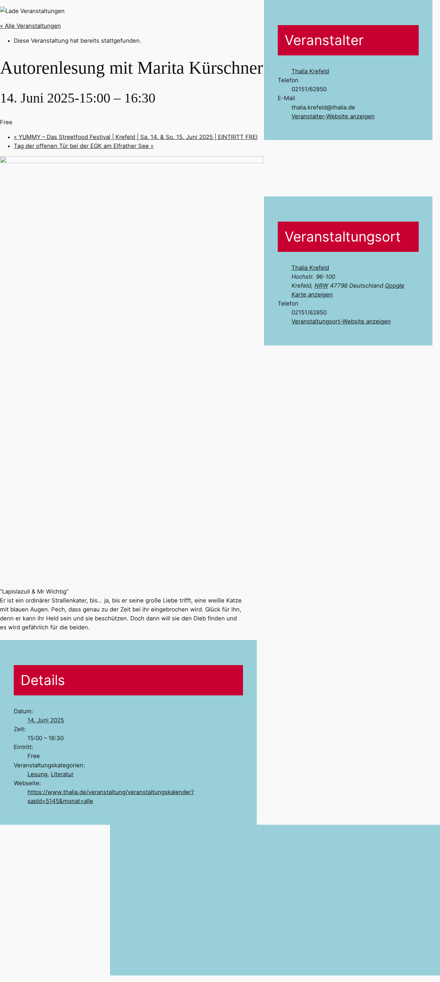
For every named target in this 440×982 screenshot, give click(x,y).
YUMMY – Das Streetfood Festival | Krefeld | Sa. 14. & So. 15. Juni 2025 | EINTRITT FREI (135, 137)
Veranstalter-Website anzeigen (333, 116)
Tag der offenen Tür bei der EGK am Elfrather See (84, 145)
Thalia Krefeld (310, 71)
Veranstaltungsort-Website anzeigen (341, 321)
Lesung (37, 774)
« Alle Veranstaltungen (30, 25)
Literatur (62, 774)
